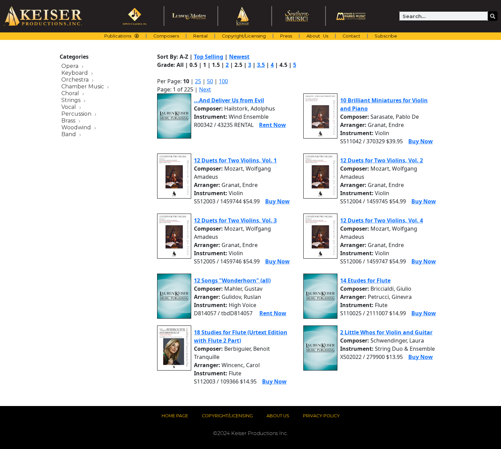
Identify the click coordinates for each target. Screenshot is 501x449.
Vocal (69, 107)
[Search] (493, 16)
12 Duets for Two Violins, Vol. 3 (235, 220)
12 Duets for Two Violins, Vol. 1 (235, 160)
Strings (71, 100)
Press (286, 36)
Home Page (175, 415)
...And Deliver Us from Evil (229, 100)
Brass (69, 121)
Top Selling (208, 56)
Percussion (77, 114)
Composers (166, 36)
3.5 (261, 65)
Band (69, 134)
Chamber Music (83, 87)
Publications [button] (117, 36)
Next (205, 89)
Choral (70, 94)
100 (223, 81)
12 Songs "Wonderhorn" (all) (232, 280)
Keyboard (75, 73)
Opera (70, 66)
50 (210, 81)
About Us (317, 36)
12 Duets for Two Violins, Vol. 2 (381, 160)
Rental (200, 36)
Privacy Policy (321, 415)
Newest (239, 56)
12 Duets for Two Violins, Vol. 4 (381, 220)
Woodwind (76, 128)
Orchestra (75, 80)
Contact (351, 36)
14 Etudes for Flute (365, 280)
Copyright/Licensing (244, 36)
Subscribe (386, 36)
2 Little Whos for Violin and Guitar (386, 332)
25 (198, 81)
